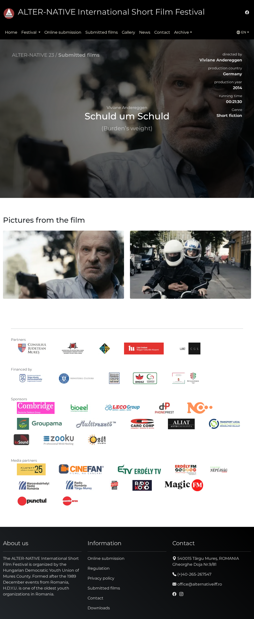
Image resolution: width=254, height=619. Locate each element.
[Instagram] (181, 594)
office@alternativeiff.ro (199, 584)
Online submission (62, 32)
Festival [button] (29, 32)
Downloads (99, 608)
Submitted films (101, 32)
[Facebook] (247, 12)
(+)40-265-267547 (193, 574)
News (144, 32)
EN (243, 32)
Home (11, 32)
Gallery (128, 32)
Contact (162, 32)
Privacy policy (101, 578)
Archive (181, 32)
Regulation (99, 568)
